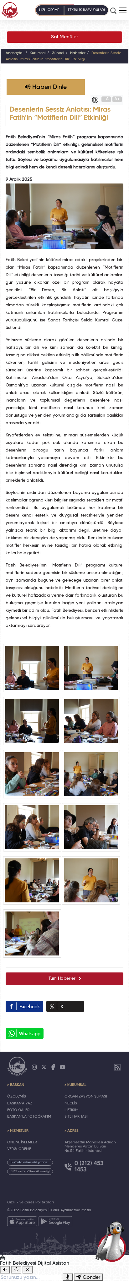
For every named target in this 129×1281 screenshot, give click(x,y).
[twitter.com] (65, 1006)
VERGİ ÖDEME (19, 1149)
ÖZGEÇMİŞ (16, 1096)
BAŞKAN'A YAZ (19, 1103)
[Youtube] (62, 1067)
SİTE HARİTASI (76, 1116)
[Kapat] (28, 1269)
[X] (44, 1067)
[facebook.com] (24, 1006)
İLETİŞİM (71, 1110)
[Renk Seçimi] (96, 99)
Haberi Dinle (49, 87)
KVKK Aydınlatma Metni (70, 1210)
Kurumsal (38, 53)
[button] (122, 10)
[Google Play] (55, 1222)
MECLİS (70, 1103)
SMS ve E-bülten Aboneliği (30, 1171)
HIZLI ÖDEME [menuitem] (49, 10)
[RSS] (117, 1067)
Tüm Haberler (62, 979)
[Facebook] (53, 1067)
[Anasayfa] (9, 10)
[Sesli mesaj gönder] (68, 1277)
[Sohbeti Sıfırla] (16, 1269)
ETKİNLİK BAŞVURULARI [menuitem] (86, 10)
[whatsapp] (25, 1033)
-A (106, 99)
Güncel (58, 53)
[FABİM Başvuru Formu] (112, 1241)
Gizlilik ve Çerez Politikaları (30, 1202)
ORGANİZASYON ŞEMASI (85, 1096)
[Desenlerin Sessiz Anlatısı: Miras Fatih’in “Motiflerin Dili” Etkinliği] (32, 668)
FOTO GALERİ (18, 1110)
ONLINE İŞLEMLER (22, 1142)
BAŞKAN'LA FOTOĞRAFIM (29, 1116)
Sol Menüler (64, 37)
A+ (117, 99)
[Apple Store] (22, 1222)
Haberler (77, 53)
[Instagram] (34, 1067)
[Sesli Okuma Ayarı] (5, 1269)
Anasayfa (14, 53)
